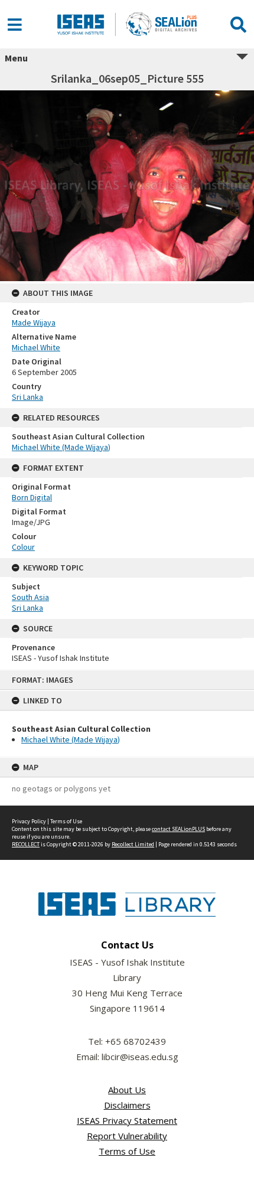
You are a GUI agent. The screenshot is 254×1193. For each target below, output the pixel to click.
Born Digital (32, 497)
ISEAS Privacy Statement (127, 1120)
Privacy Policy (29, 821)
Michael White (36, 347)
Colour (23, 547)
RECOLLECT (26, 844)
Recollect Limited (133, 844)
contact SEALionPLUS (178, 829)
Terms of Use (66, 821)
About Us (127, 1090)
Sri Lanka (27, 397)
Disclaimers (127, 1105)
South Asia (30, 597)
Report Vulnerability (127, 1136)
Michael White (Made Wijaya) (70, 739)
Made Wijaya (34, 322)
